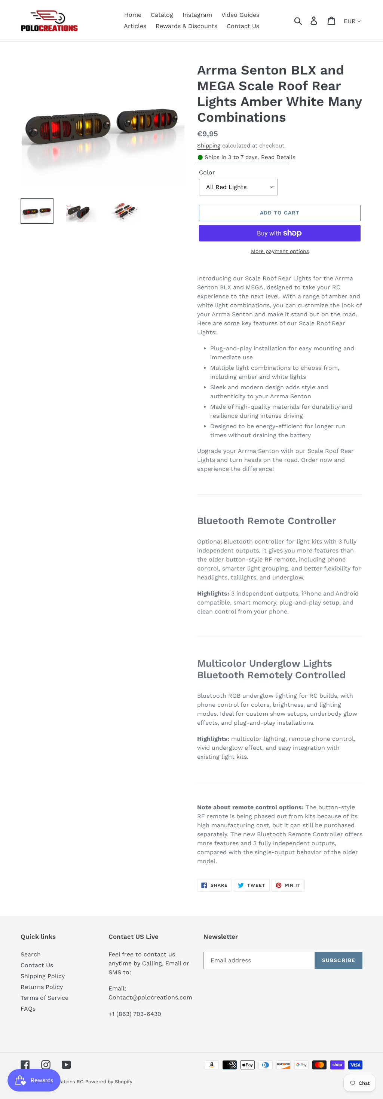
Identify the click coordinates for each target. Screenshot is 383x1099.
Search (31, 954)
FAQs (28, 1008)
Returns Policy (42, 986)
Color (207, 172)
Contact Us (37, 965)
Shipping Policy (43, 976)
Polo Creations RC (62, 1081)
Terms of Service (44, 997)
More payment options (280, 251)
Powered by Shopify (108, 1081)
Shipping (208, 145)
